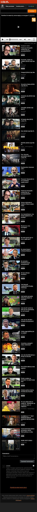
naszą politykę (30, 495)
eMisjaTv (7, 43)
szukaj (32, 11)
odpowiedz (13, 477)
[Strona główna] (5, 2)
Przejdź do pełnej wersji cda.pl (18, 487)
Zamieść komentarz (27, 461)
